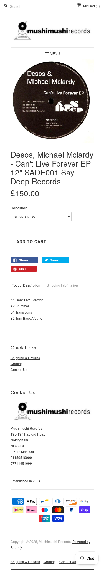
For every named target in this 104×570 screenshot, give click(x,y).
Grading (17, 363)
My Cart (91, 5)
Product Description (25, 285)
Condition (19, 208)
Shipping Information (62, 285)
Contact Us (19, 369)
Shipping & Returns (25, 357)
